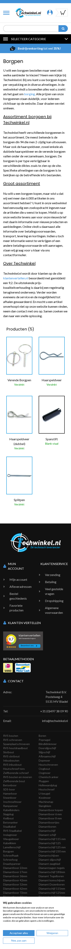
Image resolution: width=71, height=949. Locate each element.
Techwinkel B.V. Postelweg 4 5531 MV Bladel (57, 696)
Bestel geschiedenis (18, 596)
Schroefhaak (11, 855)
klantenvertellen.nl (15, 278)
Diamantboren (47, 826)
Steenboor (9, 797)
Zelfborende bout (14, 781)
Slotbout (8, 752)
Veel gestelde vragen (54, 591)
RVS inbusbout (12, 764)
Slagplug (8, 814)
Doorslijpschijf (47, 748)
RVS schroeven (12, 739)
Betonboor (10, 785)
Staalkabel (9, 826)
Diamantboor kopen (51, 810)
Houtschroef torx (14, 768)
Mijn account (18, 579)
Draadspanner (12, 863)
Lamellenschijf (12, 847)
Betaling (50, 582)
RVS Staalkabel (12, 830)
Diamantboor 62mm (15, 888)
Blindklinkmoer (48, 744)
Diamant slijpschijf (50, 859)
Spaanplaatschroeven (16, 744)
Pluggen (44, 781)
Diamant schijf (47, 834)
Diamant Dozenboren (52, 884)
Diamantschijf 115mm (52, 888)
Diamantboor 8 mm (50, 818)
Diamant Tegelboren (51, 876)
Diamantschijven (49, 855)
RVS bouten (10, 735)
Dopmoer (44, 760)
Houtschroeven (48, 764)
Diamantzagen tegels (52, 868)
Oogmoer (44, 773)
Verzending (52, 575)
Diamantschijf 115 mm (52, 839)
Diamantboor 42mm (15, 880)
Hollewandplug (48, 785)
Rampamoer (10, 806)
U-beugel (44, 793)
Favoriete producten (16, 608)
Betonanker (10, 822)
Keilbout (8, 818)
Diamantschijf (47, 830)
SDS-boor (9, 789)
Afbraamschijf (47, 756)
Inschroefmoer (12, 801)
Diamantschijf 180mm (52, 872)
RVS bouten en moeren (17, 777)
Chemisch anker (48, 777)
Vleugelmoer (11, 839)
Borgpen (8, 851)
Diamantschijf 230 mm (52, 851)
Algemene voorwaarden (54, 610)
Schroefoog (10, 859)
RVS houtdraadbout (15, 748)
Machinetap (46, 801)
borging (29, 94)
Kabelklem (9, 843)
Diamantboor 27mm (15, 872)
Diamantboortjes (49, 822)
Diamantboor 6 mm (50, 814)
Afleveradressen (20, 586)
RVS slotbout (11, 756)
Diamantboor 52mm (15, 884)
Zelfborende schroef (16, 773)
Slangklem (45, 806)
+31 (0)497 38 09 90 (54, 711)
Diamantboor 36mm (15, 876)
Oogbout (44, 768)
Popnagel (44, 739)
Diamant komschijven (52, 880)
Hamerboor (10, 793)
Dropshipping (54, 601)
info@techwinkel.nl (55, 721)
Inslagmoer (10, 834)
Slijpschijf (44, 752)
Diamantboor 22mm (15, 868)
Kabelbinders (11, 810)
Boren (42, 735)
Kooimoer (45, 797)
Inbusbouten (11, 760)
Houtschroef (46, 789)
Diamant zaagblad (49, 863)
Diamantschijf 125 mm (52, 847)
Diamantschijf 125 (50, 843)
